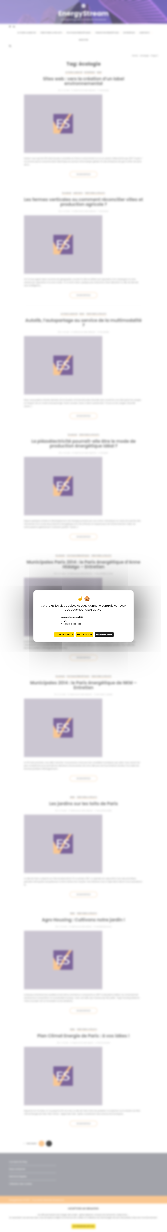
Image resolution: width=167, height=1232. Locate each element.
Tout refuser (84, 634)
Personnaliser (104, 634)
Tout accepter (64, 634)
